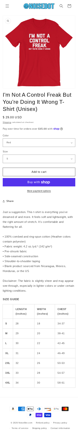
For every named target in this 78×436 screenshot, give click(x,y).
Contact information (60, 428)
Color (6, 135)
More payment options (39, 191)
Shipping (7, 122)
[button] (7, 6)
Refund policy (43, 423)
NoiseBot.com (25, 422)
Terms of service (20, 428)
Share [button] (10, 201)
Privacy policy (60, 423)
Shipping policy (39, 428)
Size (5, 151)
